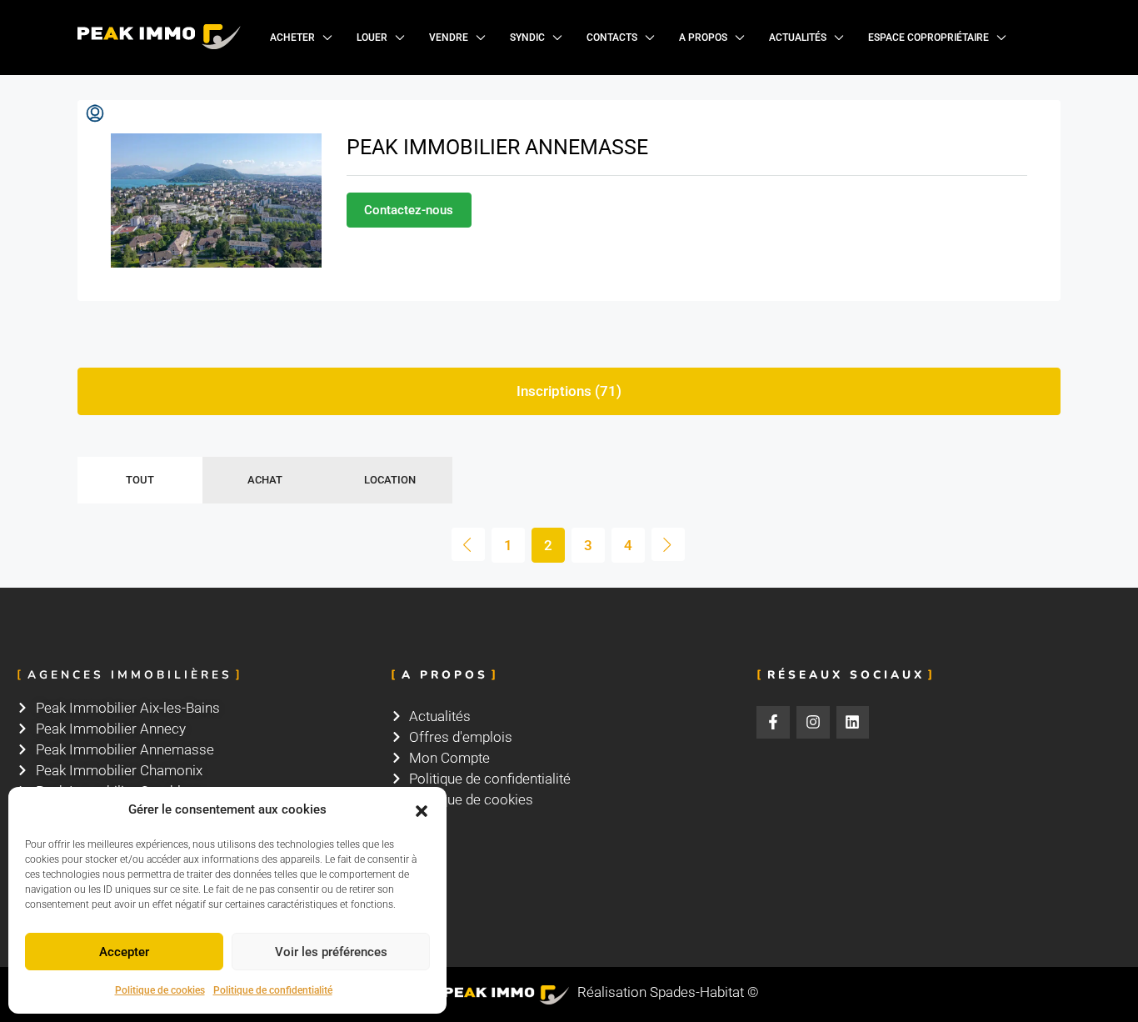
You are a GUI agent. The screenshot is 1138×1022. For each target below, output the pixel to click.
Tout (140, 479)
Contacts (611, 37)
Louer (372, 37)
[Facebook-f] (773, 722)
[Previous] (468, 544)
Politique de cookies (160, 990)
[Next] (668, 544)
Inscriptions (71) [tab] (569, 391)
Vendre (448, 37)
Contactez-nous (408, 210)
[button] (421, 810)
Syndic (527, 37)
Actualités (797, 37)
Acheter (292, 37)
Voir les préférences (331, 951)
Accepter (124, 951)
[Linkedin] (853, 722)
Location (390, 479)
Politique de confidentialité (272, 990)
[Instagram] (813, 722)
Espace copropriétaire (928, 37)
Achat (264, 479)
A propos (703, 37)
